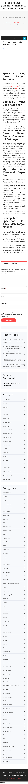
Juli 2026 (5, 403)
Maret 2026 (6, 418)
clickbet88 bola (7, 526)
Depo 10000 (6, 538)
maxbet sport (6, 610)
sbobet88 (5, 644)
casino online (6, 511)
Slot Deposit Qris (7, 697)
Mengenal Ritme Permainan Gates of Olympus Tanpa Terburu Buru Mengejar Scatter (14, 340)
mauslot (5, 602)
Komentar (4, 274)
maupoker (5, 598)
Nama (3, 288)
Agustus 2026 (6, 399)
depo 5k (5, 542)
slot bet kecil (6, 682)
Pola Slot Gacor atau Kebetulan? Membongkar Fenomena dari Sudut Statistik (12, 353)
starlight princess (7, 757)
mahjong (5, 587)
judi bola (5, 576)
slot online (5, 716)
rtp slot (5, 636)
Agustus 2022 (6, 479)
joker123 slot (6, 572)
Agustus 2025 (6, 445)
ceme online (6, 515)
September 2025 (7, 441)
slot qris (5, 719)
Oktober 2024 (7, 471)
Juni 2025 (5, 452)
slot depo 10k (6, 689)
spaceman (5, 742)
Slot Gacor (5, 701)
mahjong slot (6, 591)
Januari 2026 (6, 426)
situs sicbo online (7, 666)
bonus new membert (8, 508)
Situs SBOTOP (7, 663)
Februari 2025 (7, 467)
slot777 (5, 738)
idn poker (5, 553)
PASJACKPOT (6, 621)
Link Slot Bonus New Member (11, 583)
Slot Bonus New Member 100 (11, 685)
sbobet (5, 640)
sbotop (5, 648)
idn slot (5, 557)
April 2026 (5, 414)
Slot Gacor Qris (7, 708)
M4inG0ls (6, 38)
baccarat (5, 496)
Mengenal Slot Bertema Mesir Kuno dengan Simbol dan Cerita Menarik (12, 347)
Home (8, 22)
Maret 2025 (6, 464)
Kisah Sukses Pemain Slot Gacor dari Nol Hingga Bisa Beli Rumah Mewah (14, 365)
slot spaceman (7, 731)
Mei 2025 (5, 456)
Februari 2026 (7, 422)
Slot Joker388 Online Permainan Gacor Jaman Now (12, 5)
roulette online (7, 632)
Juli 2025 (5, 449)
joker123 (5, 568)
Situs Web (4, 303)
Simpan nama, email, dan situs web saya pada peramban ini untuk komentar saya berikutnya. (13, 314)
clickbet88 (5, 523)
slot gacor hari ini (7, 704)
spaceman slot (7, 750)
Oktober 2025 (7, 437)
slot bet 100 (6, 674)
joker (4, 561)
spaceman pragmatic (8, 746)
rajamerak (5, 629)
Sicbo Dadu (6, 655)
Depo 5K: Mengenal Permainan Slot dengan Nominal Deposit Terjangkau (13, 359)
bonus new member (8, 504)
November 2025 (7, 433)
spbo (4, 754)
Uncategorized (16, 22)
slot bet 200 (6, 678)
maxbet (5, 606)
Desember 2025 (7, 430)
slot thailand (6, 735)
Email (3, 296)
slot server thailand (8, 727)
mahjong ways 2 (7, 595)
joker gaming (6, 564)
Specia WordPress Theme (14, 778)
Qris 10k (5, 625)
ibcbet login (6, 549)
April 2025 (5, 460)
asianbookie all (7, 492)
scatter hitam (6, 651)
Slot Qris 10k (6, 723)
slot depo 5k (6, 693)
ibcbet (4, 545)
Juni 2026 (5, 407)
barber (5, 500)
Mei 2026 (5, 411)
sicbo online (6, 659)
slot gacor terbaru (8, 712)
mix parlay (5, 613)
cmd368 (5, 534)
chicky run (5, 519)
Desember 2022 (7, 475)
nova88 (5, 617)
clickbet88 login (7, 530)
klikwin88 (5, 579)
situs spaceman (7, 670)
